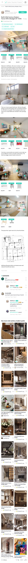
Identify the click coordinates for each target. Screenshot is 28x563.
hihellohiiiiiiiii (8, 293)
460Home (12, 285)
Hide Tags (5, 49)
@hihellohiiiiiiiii (14, 302)
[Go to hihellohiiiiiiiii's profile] (2, 294)
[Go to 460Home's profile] (2, 12)
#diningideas (14, 79)
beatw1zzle (12, 310)
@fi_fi (11, 287)
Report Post (24, 270)
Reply (11, 282)
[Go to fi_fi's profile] (2, 279)
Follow (22, 12)
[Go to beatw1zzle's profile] (7, 311)
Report (14, 282)
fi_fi (6, 278)
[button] (2, 2)
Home (2, 6)
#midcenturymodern (6, 79)
